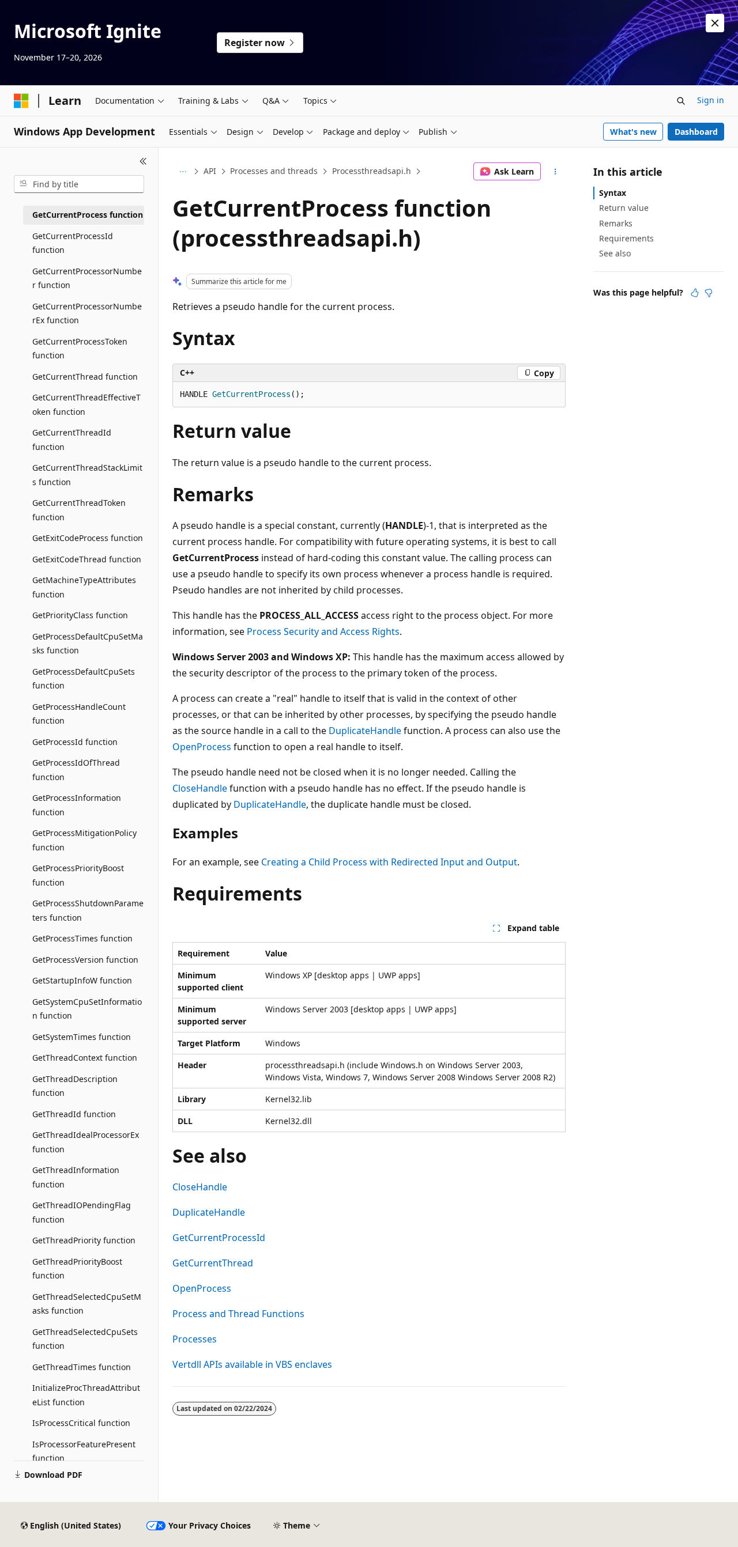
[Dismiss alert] (715, 23)
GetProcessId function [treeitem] (75, 741)
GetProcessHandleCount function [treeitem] (79, 714)
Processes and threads (274, 170)
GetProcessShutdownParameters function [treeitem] (88, 910)
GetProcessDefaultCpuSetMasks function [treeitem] (87, 643)
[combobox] (79, 184)
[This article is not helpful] (709, 293)
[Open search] (680, 100)
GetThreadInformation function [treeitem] (75, 1177)
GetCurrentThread (212, 1263)
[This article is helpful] (695, 293)
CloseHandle (199, 788)
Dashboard (696, 131)
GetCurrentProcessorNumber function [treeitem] (87, 278)
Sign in (710, 99)
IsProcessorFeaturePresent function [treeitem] (83, 1451)
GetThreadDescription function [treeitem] (75, 1086)
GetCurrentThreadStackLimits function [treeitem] (87, 474)
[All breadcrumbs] (182, 171)
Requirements (626, 238)
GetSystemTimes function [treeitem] (81, 1036)
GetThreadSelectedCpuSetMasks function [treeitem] (86, 1304)
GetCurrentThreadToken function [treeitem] (79, 510)
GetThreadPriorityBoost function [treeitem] (77, 1268)
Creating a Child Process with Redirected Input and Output (389, 862)
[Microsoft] (21, 100)
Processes (194, 1339)
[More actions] (555, 171)
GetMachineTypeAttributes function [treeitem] (84, 587)
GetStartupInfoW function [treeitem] (82, 980)
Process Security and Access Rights (323, 631)
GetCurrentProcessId (218, 1237)
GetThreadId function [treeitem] (74, 1114)
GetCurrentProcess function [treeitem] (87, 214)
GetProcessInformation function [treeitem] (76, 805)
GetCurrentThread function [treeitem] (85, 376)
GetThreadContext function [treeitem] (84, 1057)
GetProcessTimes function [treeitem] (82, 938)
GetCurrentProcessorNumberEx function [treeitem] (87, 313)
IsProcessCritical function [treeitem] (81, 1422)
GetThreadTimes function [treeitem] (81, 1366)
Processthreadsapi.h (371, 170)
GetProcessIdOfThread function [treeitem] (76, 769)
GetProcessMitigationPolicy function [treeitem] (84, 840)
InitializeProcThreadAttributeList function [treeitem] (86, 1395)
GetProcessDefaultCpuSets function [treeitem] (83, 678)
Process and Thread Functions (238, 1313)
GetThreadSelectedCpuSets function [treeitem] (85, 1339)
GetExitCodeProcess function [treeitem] (87, 537)
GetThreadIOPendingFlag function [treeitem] (81, 1212)
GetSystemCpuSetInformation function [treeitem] (87, 1009)
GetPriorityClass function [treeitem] (80, 615)
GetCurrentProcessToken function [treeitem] (79, 348)
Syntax (612, 192)
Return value (624, 207)
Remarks (615, 223)
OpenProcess (201, 746)
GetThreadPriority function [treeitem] (83, 1240)
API (210, 170)
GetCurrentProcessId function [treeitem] (72, 243)
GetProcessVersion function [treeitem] (85, 959)
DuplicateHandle (365, 730)
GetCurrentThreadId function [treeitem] (71, 439)
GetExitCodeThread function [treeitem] (86, 559)
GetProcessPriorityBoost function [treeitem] (78, 875)
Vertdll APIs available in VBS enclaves (252, 1364)
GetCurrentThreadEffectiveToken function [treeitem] (86, 404)
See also (615, 253)
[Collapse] (143, 161)
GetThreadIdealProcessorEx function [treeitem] (85, 1142)
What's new (633, 131)
